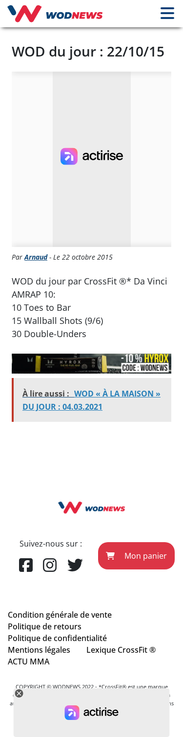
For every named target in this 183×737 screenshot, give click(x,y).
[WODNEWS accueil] (55, 13)
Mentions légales (39, 649)
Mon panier (144, 555)
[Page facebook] (26, 565)
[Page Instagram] (50, 565)
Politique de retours (44, 626)
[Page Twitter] (75, 565)
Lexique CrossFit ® (121, 649)
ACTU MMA (28, 661)
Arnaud (35, 257)
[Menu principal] (167, 13)
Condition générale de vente (60, 614)
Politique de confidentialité (57, 638)
